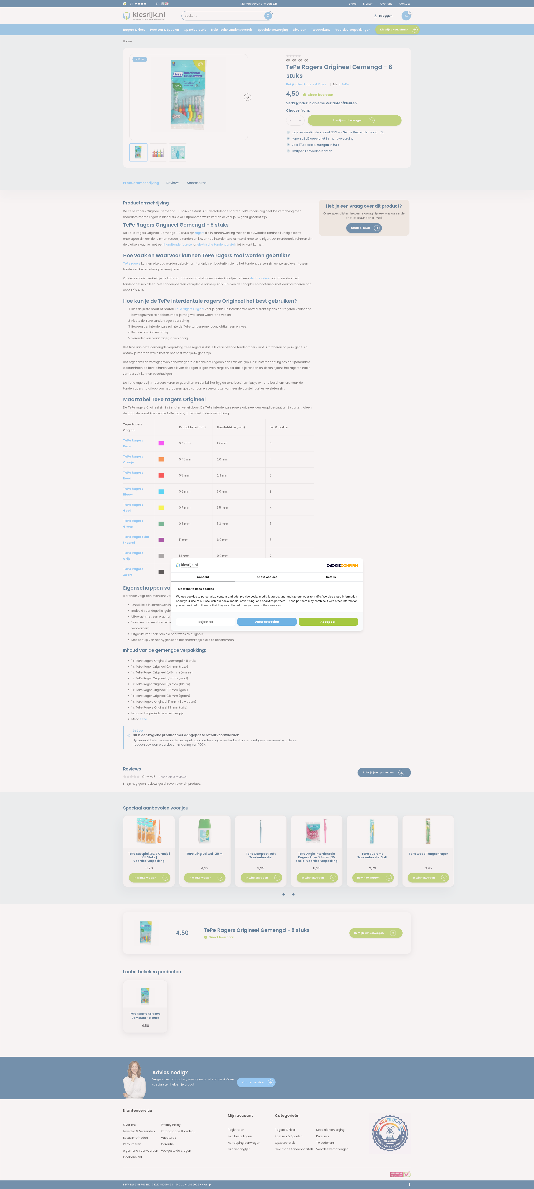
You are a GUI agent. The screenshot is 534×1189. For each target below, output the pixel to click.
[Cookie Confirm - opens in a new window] (342, 565)
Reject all (205, 622)
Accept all (328, 622)
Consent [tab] (203, 577)
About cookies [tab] (267, 577)
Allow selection (267, 622)
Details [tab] (331, 577)
